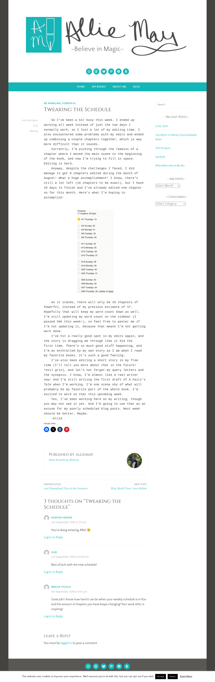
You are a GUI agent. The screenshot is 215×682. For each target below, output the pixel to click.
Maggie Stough (61, 586)
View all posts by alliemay (64, 459)
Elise (54, 552)
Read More (186, 676)
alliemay (33, 131)
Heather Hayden (61, 517)
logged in (66, 643)
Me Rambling (52, 103)
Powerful (69, 103)
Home (81, 86)
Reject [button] (173, 676)
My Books (99, 86)
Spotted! (160, 156)
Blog (136, 86)
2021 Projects (162, 148)
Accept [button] (160, 676)
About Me (119, 86)
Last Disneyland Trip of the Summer (66, 486)
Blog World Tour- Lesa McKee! (129, 486)
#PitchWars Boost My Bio (170, 165)
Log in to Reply (53, 537)
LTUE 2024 (161, 126)
